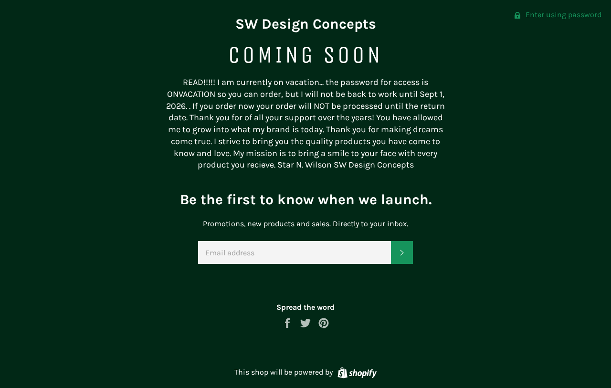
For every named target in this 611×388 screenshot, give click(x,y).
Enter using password (562, 14)
